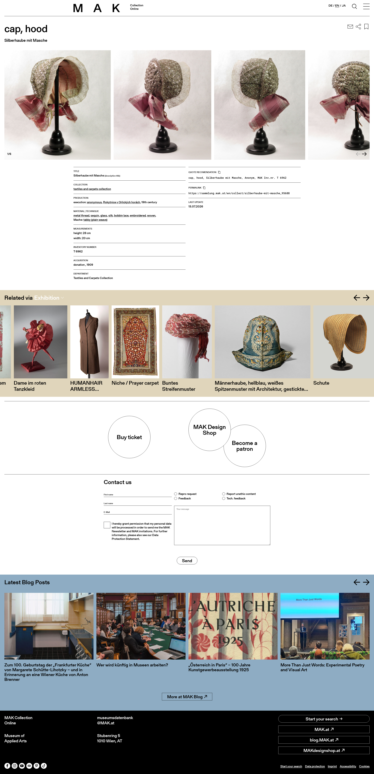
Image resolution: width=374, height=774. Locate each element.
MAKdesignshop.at (321, 750)
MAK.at (322, 729)
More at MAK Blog (185, 697)
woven (151, 215)
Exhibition (46, 298)
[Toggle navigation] (366, 7)
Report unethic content (241, 493)
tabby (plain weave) (95, 220)
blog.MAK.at (322, 740)
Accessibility (348, 766)
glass (103, 215)
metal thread (81, 215)
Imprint (332, 766)
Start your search (322, 719)
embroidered (138, 215)
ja (344, 5)
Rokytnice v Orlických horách (121, 202)
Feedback (185, 498)
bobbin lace (121, 215)
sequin (95, 215)
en (337, 6)
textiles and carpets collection (92, 189)
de (331, 5)
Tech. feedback (236, 498)
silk (110, 215)
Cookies (364, 766)
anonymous (94, 202)
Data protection (315, 766)
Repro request (187, 493)
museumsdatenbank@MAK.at (115, 720)
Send (187, 561)
